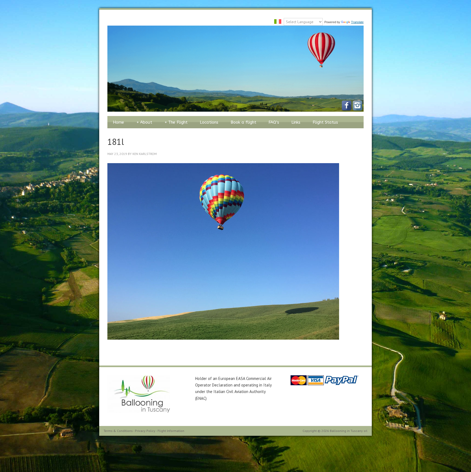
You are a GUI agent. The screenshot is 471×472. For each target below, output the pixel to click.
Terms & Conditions (118, 431)
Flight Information (171, 431)
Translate (357, 22)
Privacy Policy (145, 431)
